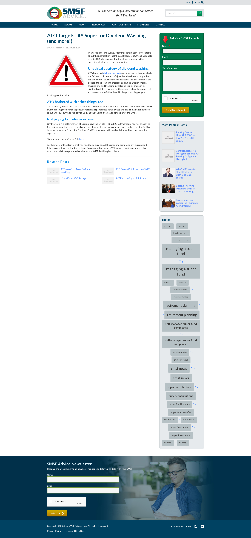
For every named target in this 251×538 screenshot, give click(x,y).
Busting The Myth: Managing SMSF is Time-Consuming (185, 188)
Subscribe (56, 513)
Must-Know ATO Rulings (73, 178)
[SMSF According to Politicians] (108, 183)
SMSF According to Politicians (131, 178)
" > (175, 226)
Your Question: (170, 68)
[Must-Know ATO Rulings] (53, 183)
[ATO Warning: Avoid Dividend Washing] (53, 174)
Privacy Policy (54, 531)
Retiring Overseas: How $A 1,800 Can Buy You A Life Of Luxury (185, 136)
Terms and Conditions (75, 531)
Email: (165, 57)
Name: (166, 46)
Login (187, 2)
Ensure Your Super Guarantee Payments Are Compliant (187, 203)
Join (197, 2)
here (81, 139)
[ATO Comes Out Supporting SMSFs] (108, 174)
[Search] (199, 13)
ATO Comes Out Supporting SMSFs (133, 169)
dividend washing (112, 73)
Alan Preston (56, 47)
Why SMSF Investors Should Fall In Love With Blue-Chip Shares (186, 173)
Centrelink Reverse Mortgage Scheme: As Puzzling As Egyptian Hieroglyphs (187, 155)
